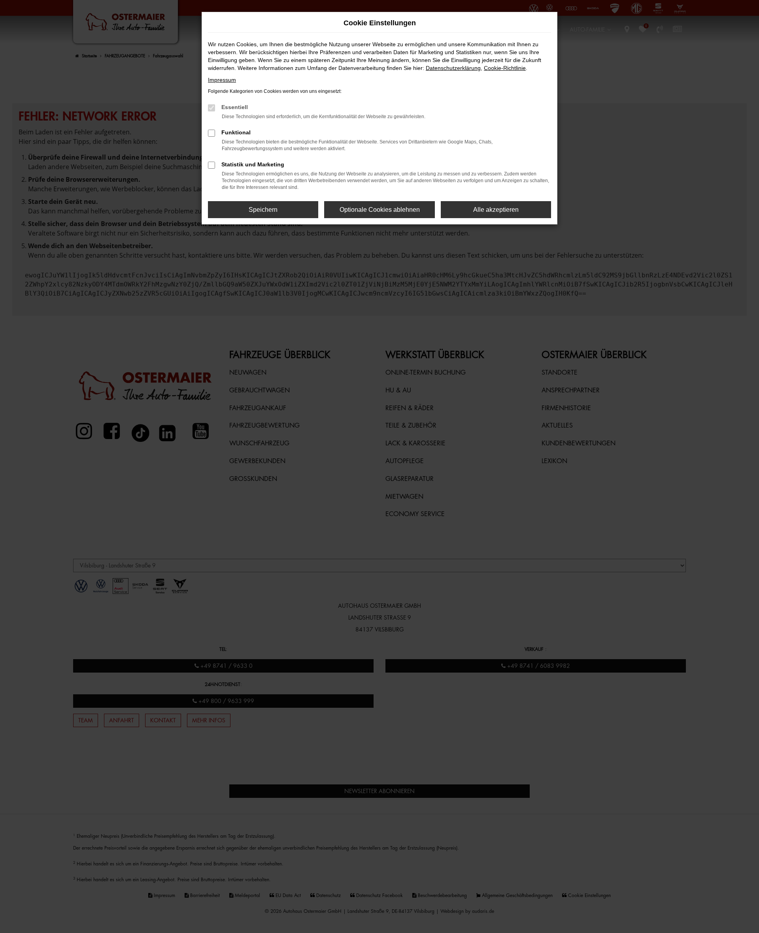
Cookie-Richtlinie (505, 68)
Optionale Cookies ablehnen (380, 209)
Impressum (222, 80)
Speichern (263, 209)
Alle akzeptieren (496, 209)
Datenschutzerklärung (453, 68)
